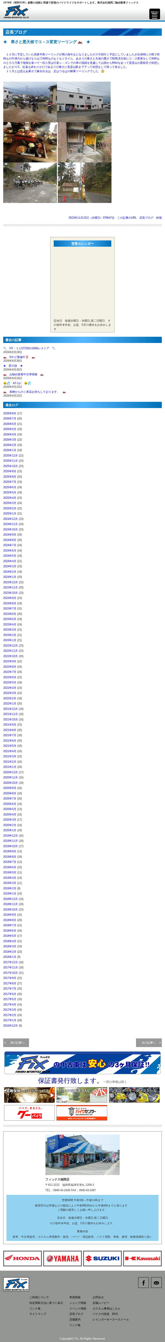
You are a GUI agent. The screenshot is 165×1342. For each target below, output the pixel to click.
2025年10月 (10, 466)
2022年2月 (9, 698)
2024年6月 (9, 550)
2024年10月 (10, 529)
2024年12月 (10, 519)
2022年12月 (10, 645)
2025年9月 (9, 471)
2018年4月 (9, 941)
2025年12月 (10, 455)
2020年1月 (9, 830)
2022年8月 (9, 666)
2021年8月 (9, 730)
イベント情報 (77, 1308)
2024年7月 (9, 545)
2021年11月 (10, 714)
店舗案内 (75, 1319)
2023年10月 (10, 592)
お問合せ (98, 1297)
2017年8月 (9, 983)
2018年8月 (9, 920)
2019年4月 (9, 877)
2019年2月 (9, 888)
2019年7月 (9, 861)
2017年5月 (9, 999)
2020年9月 (9, 788)
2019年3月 (9, 883)
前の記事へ (16, 1042)
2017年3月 (9, 1009)
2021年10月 (10, 719)
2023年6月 (9, 614)
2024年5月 (9, 555)
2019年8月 (9, 856)
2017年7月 (9, 988)
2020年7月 (9, 798)
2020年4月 (9, 814)
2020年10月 (10, 782)
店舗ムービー (101, 1303)
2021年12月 (10, 709)
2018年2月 (9, 951)
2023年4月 (9, 624)
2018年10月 (10, 909)
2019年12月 (10, 835)
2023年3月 (9, 629)
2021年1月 (9, 766)
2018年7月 (9, 925)
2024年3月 (9, 566)
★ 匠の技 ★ (13, 365)
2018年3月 (9, 946)
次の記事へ (150, 1042)
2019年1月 (9, 893)
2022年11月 (10, 650)
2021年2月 (9, 761)
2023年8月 (9, 603)
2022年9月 (9, 661)
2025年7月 (9, 481)
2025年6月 (9, 487)
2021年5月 (9, 745)
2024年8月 (9, 540)
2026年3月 (9, 439)
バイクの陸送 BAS (105, 1314)
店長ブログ (146, 217)
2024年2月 (9, 571)
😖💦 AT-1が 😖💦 (17, 383)
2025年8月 (9, 476)
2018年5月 (9, 935)
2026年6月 (9, 424)
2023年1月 (9, 640)
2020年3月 (9, 819)
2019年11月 (10, 840)
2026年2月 (9, 445)
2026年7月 (9, 418)
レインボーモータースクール (111, 1319)
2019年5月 (9, 872)
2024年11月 (10, 524)
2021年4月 (9, 751)
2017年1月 (9, 1020)
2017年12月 (10, 962)
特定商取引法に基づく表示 (46, 1303)
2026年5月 (9, 429)
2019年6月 (9, 867)
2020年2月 (9, 825)
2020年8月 (9, 793)
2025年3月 (9, 503)
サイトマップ (37, 1314)
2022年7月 (9, 671)
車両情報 (75, 1297)
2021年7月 (9, 735)
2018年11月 (10, 904)
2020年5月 (9, 809)
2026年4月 (9, 434)
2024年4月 (9, 561)
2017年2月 (9, 1015)
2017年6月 (9, 994)
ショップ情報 (77, 1303)
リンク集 (35, 1308)
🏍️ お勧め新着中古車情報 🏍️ (24, 374)
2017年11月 (10, 967)
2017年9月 (9, 978)
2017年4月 (9, 1004)
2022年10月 (10, 656)
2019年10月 (10, 846)
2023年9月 (9, 598)
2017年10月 (10, 972)
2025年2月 (9, 508)
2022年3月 (9, 693)
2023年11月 (10, 587)
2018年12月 (10, 899)
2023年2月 (9, 635)
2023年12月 (10, 582)
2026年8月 (9, 413)
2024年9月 (9, 534)
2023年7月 (9, 608)
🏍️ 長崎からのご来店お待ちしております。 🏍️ (34, 391)
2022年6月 (9, 677)
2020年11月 (10, 777)
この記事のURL (127, 217)
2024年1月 (9, 576)
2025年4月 (9, 497)
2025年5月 (9, 492)
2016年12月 (10, 1025)
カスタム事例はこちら (107, 1308)
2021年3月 (9, 756)
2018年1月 (9, 957)
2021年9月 (9, 724)
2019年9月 (9, 851)
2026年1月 (9, 450)
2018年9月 (9, 914)
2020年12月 (10, 772)
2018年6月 (9, 930)
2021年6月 (9, 740)
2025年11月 (10, 460)
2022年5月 (9, 682)
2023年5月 (9, 619)
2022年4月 (9, 687)
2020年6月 (9, 804)
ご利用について (39, 1297)
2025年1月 (9, 513)
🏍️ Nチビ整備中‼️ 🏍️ (19, 357)
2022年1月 (9, 703)
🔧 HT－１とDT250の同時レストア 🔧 (29, 348)
